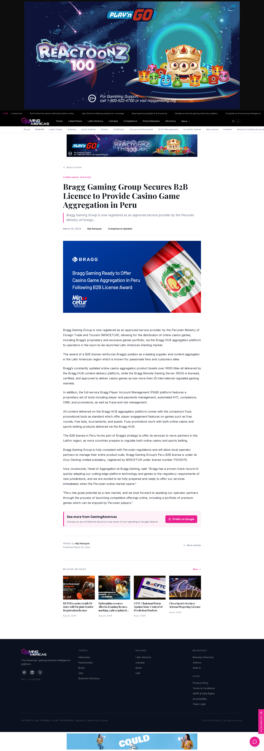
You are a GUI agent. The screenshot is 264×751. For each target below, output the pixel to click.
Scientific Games (192, 129)
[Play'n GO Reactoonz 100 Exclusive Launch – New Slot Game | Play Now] (132, 145)
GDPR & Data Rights (204, 693)
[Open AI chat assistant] (255, 742)
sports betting (88, 129)
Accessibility (200, 698)
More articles (194, 545)
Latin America (95, 121)
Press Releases (151, 121)
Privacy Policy (200, 682)
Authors (197, 662)
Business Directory (88, 678)
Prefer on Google (183, 519)
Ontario (104, 129)
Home (59, 121)
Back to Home (74, 167)
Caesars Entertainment (141, 129)
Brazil (27, 129)
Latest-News (55, 129)
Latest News (75, 121)
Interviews (84, 657)
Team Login (199, 704)
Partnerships (85, 662)
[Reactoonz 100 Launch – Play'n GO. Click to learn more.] (132, 55)
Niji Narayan (94, 228)
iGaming (71, 129)
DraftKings (118, 129)
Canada (113, 121)
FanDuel (227, 129)
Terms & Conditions (204, 688)
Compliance (130, 121)
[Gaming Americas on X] (40, 672)
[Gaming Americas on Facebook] (24, 672)
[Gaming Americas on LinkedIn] (32, 672)
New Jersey (212, 129)
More (184, 121)
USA (80, 673)
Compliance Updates (120, 228)
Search (197, 667)
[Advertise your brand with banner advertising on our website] (132, 741)
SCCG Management (168, 129)
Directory (171, 121)
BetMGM (39, 129)
